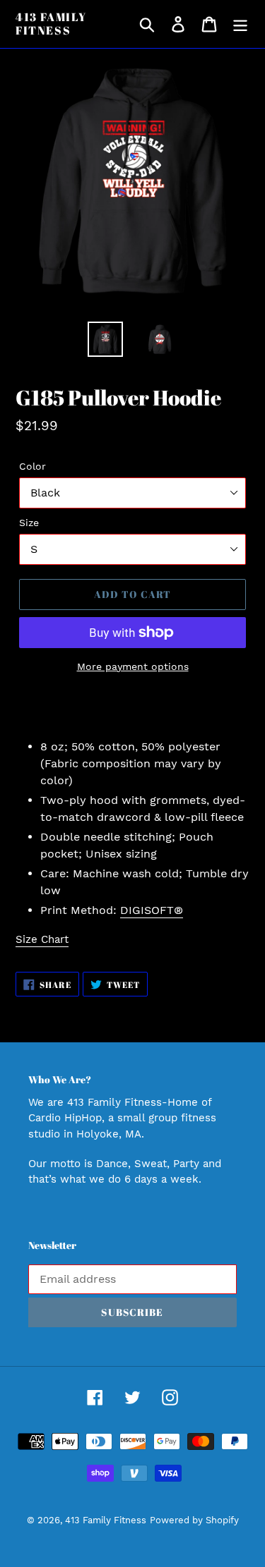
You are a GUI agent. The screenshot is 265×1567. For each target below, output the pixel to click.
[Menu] (240, 24)
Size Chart (42, 939)
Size (29, 522)
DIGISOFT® (151, 910)
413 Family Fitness (51, 24)
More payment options (133, 666)
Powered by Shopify (194, 1520)
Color (32, 466)
